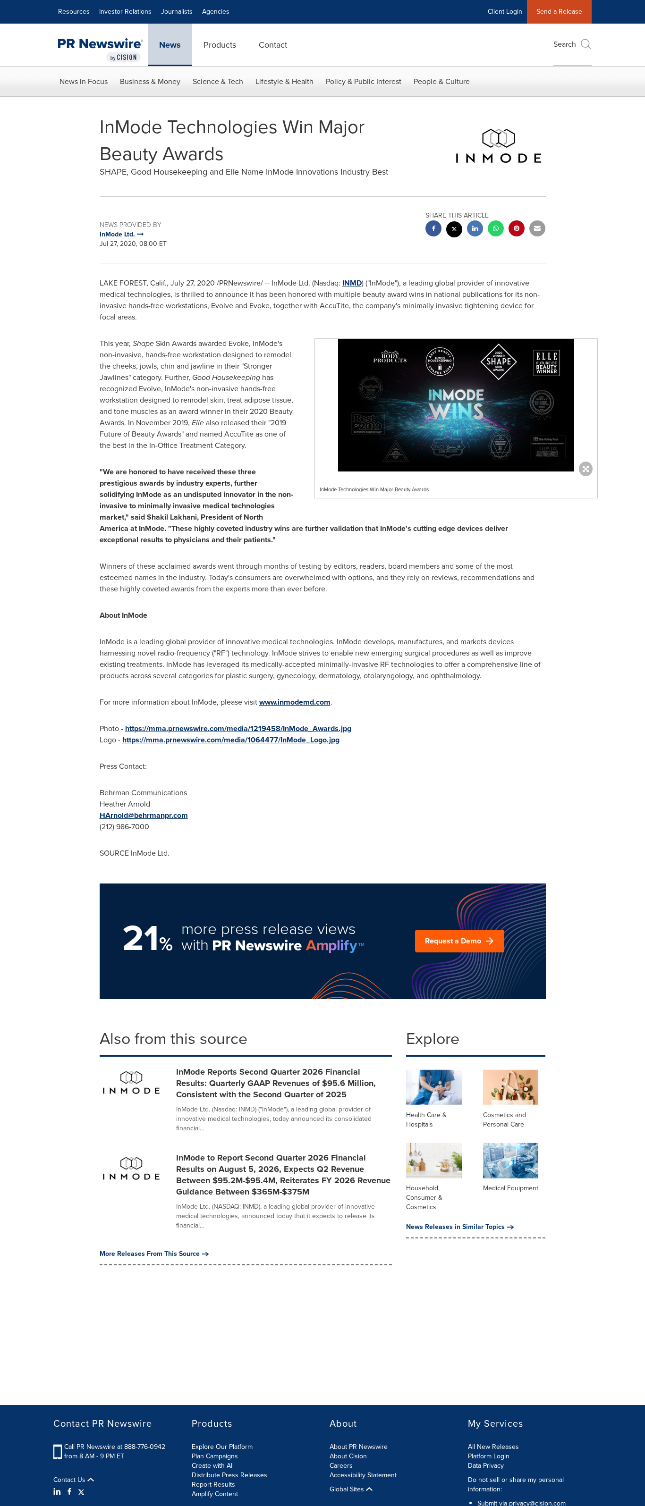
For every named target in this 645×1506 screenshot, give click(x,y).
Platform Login (488, 1456)
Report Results (213, 1484)
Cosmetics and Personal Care (504, 1119)
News (170, 45)
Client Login (505, 12)
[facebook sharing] (433, 229)
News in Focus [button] (83, 81)
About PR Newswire (359, 1447)
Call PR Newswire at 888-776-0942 (114, 1447)
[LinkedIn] (58, 1492)
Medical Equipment (510, 1188)
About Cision (348, 1456)
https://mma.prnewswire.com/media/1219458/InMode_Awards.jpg (238, 728)
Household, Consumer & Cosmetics (424, 1197)
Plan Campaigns (215, 1456)
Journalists (177, 12)
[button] (456, 405)
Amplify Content (215, 1494)
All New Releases (493, 1447)
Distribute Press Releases (229, 1475)
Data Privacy (486, 1466)
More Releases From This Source (150, 1254)
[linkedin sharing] (475, 229)
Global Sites (348, 1489)
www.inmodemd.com (295, 702)
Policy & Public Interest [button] (363, 81)
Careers (341, 1466)
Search (564, 44)
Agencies (215, 12)
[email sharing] (537, 229)
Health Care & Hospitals (426, 1119)
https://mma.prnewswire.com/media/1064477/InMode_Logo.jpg (230, 739)
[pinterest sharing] (517, 229)
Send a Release (559, 12)
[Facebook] (69, 1492)
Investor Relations (125, 12)
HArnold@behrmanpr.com (144, 815)
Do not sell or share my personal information (516, 1484)
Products (220, 45)
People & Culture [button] (442, 81)
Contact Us (70, 1480)
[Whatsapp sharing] (496, 229)
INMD (352, 283)
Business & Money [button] (150, 81)
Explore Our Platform (222, 1447)
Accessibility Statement (363, 1475)
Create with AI (212, 1466)
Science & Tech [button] (218, 81)
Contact (273, 45)
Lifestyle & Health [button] (284, 81)
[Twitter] (81, 1492)
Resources (74, 12)
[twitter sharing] (454, 230)
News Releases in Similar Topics (455, 1227)
